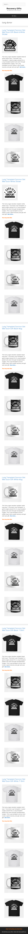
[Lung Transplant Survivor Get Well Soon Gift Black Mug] (14, 116)
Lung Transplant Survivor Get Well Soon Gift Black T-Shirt (13, 629)
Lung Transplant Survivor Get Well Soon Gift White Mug (13, 478)
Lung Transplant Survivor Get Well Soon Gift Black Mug (13, 328)
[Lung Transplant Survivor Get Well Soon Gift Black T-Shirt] (14, 91)
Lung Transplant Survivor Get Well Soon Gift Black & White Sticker (13, 32)
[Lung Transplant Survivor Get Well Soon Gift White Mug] (14, 166)
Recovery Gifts (14, 8)
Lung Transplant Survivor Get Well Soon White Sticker (13, 180)
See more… (23, 67)
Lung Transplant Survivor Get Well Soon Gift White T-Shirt (13, 780)
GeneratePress (22, 932)
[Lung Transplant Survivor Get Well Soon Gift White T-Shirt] (14, 141)
